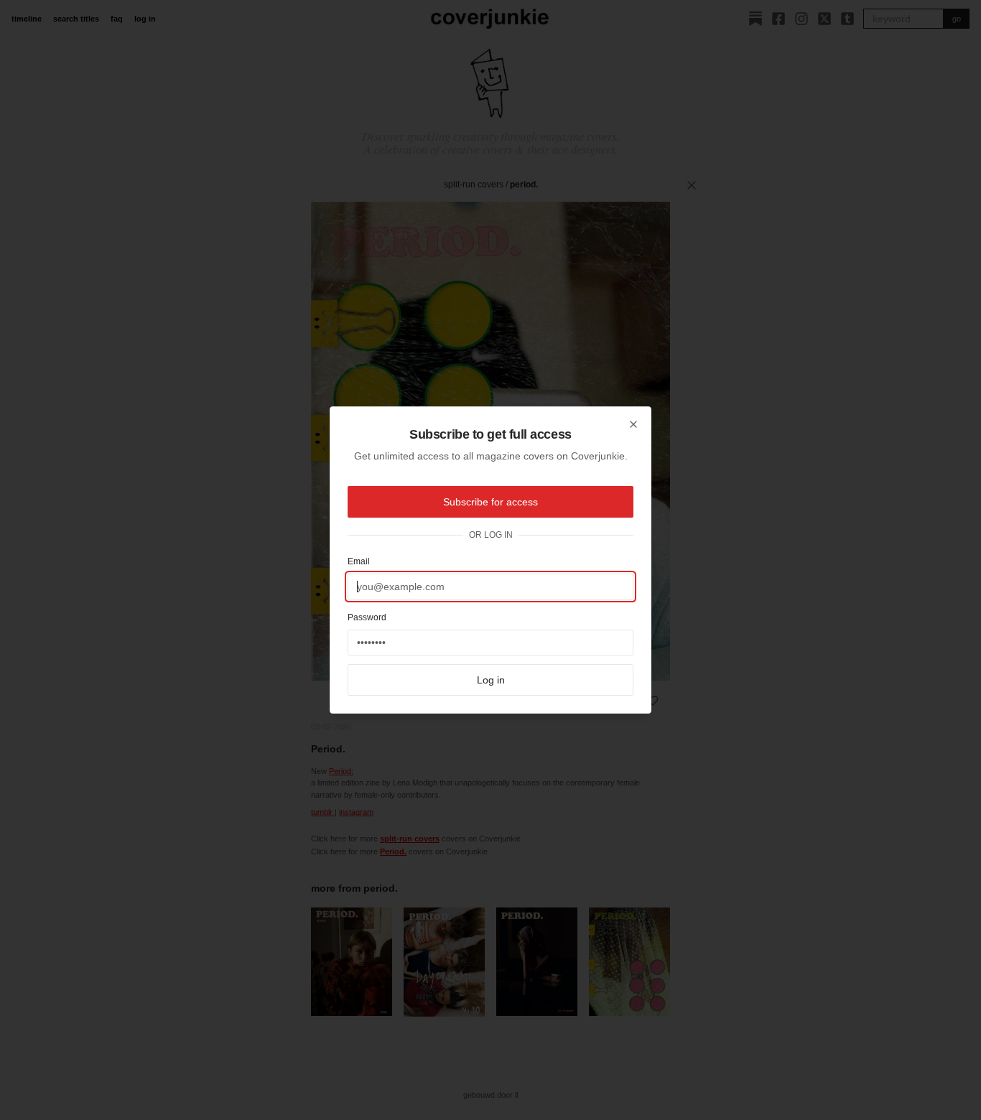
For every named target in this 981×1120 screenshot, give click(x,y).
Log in (491, 680)
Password (367, 617)
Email (359, 561)
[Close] (633, 424)
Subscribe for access (490, 502)
